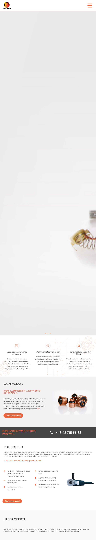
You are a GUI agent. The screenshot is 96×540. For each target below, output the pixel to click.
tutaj (38, 409)
